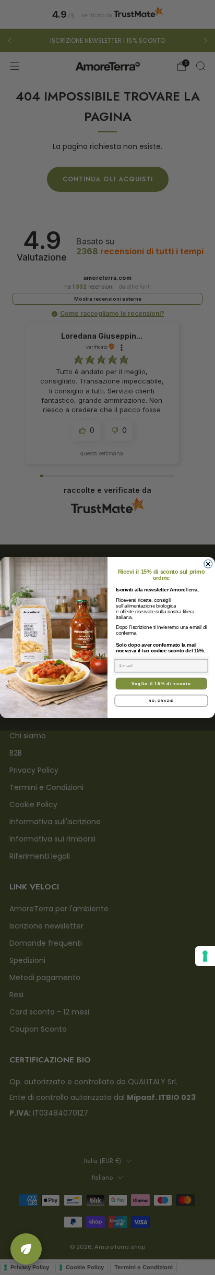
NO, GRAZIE (161, 700)
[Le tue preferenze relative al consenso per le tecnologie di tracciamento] (205, 956)
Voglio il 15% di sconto (162, 683)
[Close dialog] (208, 564)
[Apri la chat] (26, 1249)
